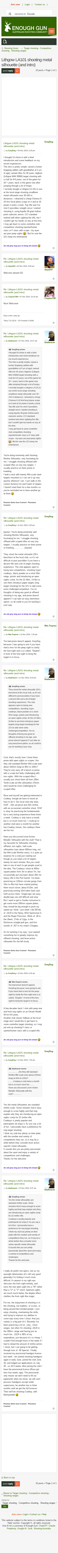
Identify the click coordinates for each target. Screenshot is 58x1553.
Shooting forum (11, 48)
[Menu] (51, 31)
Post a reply (7, 69)
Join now (15, 4)
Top (53, 248)
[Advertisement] (29, 106)
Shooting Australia (42, 1528)
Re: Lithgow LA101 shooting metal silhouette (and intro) (21, 260)
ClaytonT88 (50, 298)
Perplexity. (12, 1528)
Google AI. (22, 1528)
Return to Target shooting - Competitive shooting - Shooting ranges (26, 1494)
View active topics (5, 41)
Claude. (52, 1526)
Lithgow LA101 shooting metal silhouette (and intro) (19, 144)
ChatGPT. (44, 1526)
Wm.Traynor (50, 625)
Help (44, 1514)
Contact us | (41, 4)
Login (25, 1514)
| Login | (27, 4)
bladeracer (49, 342)
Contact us (35, 1514)
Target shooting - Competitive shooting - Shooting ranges (26, 49)
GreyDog (48, 142)
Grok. (30, 1528)
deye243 (48, 269)
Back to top (9, 1477)
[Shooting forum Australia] (25, 27)
